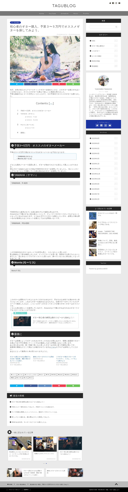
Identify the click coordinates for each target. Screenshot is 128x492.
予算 (48, 374)
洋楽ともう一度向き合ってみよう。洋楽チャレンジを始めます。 (33, 407)
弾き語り (75, 374)
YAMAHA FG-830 (32, 120)
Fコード (14, 374)
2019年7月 (104, 194)
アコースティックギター (31, 374)
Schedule (64, 13)
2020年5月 (104, 148)
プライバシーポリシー (15, 489)
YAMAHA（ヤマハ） (28, 114)
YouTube (52, 13)
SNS (104, 41)
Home (41, 13)
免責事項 (26, 489)
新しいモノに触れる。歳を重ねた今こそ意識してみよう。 (31, 417)
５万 (31, 377)
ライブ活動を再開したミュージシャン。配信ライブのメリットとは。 (35, 412)
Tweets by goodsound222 (98, 268)
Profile (86, 13)
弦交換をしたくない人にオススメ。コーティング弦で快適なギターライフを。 (107, 252)
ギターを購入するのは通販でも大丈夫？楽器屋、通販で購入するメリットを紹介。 (20, 359)
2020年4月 (104, 153)
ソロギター (104, 51)
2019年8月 (104, 189)
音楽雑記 (104, 66)
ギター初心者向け (15, 22)
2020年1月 (104, 164)
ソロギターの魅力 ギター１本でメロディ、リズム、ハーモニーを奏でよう (66, 359)
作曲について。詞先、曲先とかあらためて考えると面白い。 (107, 243)
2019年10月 (104, 179)
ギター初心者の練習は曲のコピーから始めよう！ (28, 402)
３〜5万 (19, 377)
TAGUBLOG (64, 5)
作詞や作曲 (104, 61)
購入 (13, 377)
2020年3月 (104, 158)
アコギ (20, 374)
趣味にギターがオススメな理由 (43, 357)
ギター (42, 374)
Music (76, 13)
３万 (26, 377)
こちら (53, 347)
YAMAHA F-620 (31, 117)
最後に (23, 133)
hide (51, 104)
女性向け (68, 374)
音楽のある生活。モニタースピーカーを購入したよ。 (30, 422)
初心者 (60, 374)
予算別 (54, 374)
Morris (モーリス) (27, 125)
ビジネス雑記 (104, 56)
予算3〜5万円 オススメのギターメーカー (36, 111)
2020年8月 (104, 138)
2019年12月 (104, 169)
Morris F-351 (30, 128)
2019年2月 (104, 199)
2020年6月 (104, 143)
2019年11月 (104, 174)
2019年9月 (104, 184)
